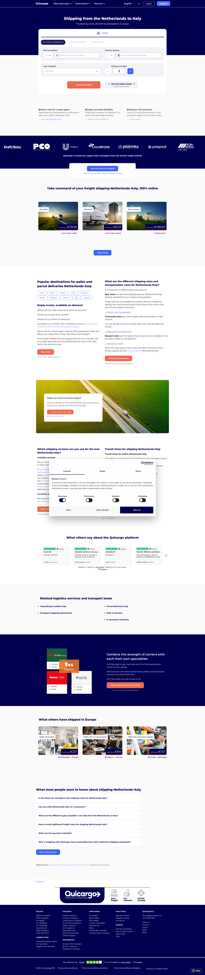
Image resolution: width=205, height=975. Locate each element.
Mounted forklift (45, 501)
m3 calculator (42, 944)
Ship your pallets (45, 469)
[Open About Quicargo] (71, 3)
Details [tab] (102, 471)
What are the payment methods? (55, 833)
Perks (91, 928)
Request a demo (122, 915)
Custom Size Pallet (97, 923)
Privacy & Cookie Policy (157, 969)
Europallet (93, 915)
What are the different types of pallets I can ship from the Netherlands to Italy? (78, 815)
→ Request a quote (114, 343)
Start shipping (48, 509)
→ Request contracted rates (118, 331)
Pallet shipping (42, 918)
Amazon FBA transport (72, 944)
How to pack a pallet (124, 931)
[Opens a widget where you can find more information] (196, 971)
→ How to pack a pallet (68, 233)
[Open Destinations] (89, 3)
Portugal (75, 757)
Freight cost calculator (45, 946)
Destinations (94, 925)
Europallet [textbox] (49, 71)
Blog (144, 932)
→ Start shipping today (60, 412)
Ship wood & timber (71, 933)
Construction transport (72, 920)
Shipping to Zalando (71, 949)
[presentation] (77, 55)
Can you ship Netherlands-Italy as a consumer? (62, 807)
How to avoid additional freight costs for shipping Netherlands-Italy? (72, 824)
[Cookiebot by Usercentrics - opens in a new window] (143, 463)
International (41, 928)
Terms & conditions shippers (127, 968)
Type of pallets (49, 66)
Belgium (110, 757)
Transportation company (99, 933)
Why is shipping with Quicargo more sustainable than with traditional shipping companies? (84, 842)
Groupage (40, 920)
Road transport (42, 930)
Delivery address (112, 50)
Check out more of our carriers (125, 685)
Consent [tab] (66, 471)
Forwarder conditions (68, 968)
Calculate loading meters (46, 941)
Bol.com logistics (70, 946)
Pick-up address (50, 50)
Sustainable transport (98, 930)
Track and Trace (42, 933)
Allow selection (102, 510)
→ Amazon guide (159, 233)
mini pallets (46, 481)
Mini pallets (94, 920)
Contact (145, 925)
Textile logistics (69, 935)
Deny (68, 510)
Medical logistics (70, 915)
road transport (134, 351)
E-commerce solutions (118, 620)
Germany (119, 757)
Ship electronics (69, 930)
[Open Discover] (104, 3)
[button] (102, 252)
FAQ (117, 936)
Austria (153, 757)
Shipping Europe (66, 865)
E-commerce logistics (72, 923)
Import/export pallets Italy (53, 606)
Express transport (43, 915)
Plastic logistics (69, 925)
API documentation (124, 929)
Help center (120, 934)
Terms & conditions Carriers (95, 968)
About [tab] (138, 471)
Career (145, 927)
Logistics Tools (42, 937)
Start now (45, 352)
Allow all (136, 510)
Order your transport (118, 358)
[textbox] (48, 55)
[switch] (89, 500)
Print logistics (68, 928)
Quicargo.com (53, 865)
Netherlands (65, 757)
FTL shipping (41, 925)
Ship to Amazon (114, 613)
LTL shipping (41, 923)
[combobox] (48, 55)
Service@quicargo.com (152, 915)
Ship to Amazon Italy (47, 486)
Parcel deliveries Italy (117, 606)
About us (146, 922)
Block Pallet (94, 918)
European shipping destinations (56, 613)
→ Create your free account (118, 312)
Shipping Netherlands (81, 865)
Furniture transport (71, 918)
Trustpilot (39, 882)
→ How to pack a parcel (112, 233)
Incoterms (110, 518)
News (144, 930)
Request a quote (122, 918)
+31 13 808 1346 (148, 918)
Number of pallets (119, 66)
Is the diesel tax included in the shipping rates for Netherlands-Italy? (72, 798)
